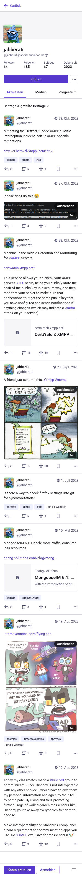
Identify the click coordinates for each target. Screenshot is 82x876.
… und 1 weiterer (56, 507)
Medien (40, 92)
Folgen (36, 79)
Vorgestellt (67, 92)
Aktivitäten (15, 92)
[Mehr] (75, 169)
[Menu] (74, 79)
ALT (72, 214)
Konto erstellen (19, 870)
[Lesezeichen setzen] (58, 169)
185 (27, 67)
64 (6, 67)
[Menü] (74, 870)
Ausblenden (65, 206)
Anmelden (47, 870)
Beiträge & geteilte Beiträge (25, 106)
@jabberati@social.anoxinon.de (24, 55)
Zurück (15, 5)
